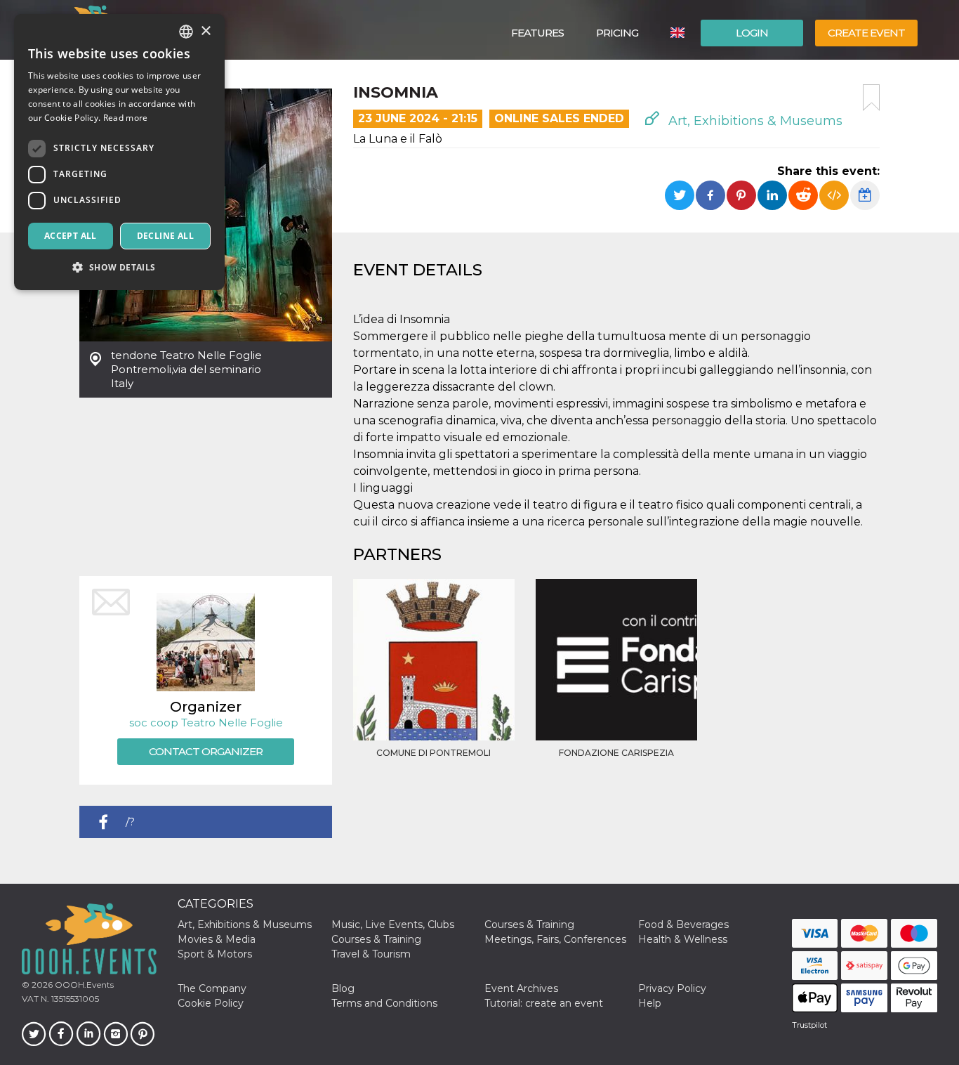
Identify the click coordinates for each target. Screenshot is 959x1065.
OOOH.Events (83, 984)
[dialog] (119, 152)
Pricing (617, 32)
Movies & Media (217, 939)
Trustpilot (809, 1025)
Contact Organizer (206, 751)
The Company (212, 988)
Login (752, 32)
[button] (119, 267)
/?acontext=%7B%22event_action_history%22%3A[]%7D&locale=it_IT (229, 826)
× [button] (205, 31)
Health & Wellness (682, 939)
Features (537, 32)
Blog (343, 988)
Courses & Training (529, 924)
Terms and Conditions (384, 1003)
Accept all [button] (70, 236)
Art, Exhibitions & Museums (753, 121)
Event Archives (521, 988)
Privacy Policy (672, 988)
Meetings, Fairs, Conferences (555, 939)
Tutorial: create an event (543, 1003)
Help (649, 1003)
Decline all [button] (165, 236)
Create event (866, 32)
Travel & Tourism (371, 954)
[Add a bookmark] (871, 97)
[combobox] (186, 32)
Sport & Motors (215, 954)
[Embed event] (834, 195)
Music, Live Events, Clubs (392, 924)
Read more (125, 118)
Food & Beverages (683, 924)
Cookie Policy (211, 1003)
